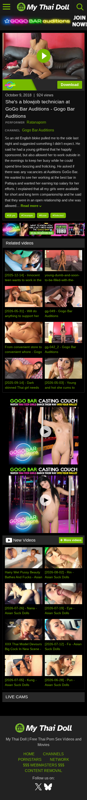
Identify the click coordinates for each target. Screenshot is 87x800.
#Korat (42, 215)
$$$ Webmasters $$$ (43, 765)
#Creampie (27, 215)
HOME (29, 754)
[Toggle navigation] (6, 7)
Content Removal (43, 771)
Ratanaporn (36, 122)
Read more (29, 206)
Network (59, 760)
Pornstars (30, 760)
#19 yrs (11, 215)
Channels (53, 754)
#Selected (58, 215)
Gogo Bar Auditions (38, 130)
